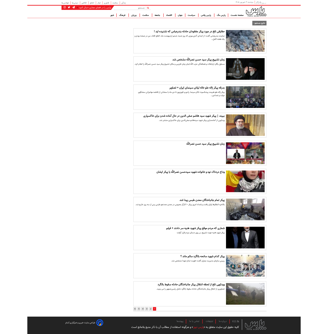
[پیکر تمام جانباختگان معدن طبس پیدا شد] (245, 209)
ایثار (99, 2)
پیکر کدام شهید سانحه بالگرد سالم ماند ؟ (202, 256)
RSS (234, 321)
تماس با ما (194, 321)
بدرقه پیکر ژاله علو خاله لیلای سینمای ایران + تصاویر (197, 88)
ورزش (134, 15)
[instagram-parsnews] (64, 7)
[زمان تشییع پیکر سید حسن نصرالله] (245, 153)
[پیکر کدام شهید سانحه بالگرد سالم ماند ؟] (245, 266)
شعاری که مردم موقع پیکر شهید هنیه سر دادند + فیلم (195, 228)
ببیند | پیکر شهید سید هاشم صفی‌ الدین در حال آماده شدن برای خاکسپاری (184, 116)
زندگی (123, 2)
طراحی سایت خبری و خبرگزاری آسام (80, 322)
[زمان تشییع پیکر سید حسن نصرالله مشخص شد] (245, 69)
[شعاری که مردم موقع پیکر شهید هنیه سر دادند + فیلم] (245, 237)
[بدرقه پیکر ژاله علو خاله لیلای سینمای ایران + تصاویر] (245, 97)
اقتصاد (169, 15)
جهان (180, 15)
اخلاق (92, 2)
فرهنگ (122, 15)
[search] (148, 7)
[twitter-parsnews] (68, 7)
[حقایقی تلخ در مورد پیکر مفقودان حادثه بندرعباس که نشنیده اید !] (245, 41)
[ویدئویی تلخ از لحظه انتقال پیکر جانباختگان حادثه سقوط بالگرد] (245, 294)
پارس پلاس (206, 15)
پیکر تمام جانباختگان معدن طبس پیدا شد (202, 200)
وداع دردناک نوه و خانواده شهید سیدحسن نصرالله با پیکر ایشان (190, 172)
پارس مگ (221, 15)
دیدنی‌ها (75, 2)
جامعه (158, 15)
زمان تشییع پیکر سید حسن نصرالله (205, 144)
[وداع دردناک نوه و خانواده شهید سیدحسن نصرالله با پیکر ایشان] (245, 181)
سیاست (192, 15)
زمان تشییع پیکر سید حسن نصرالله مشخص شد (198, 59)
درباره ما (223, 321)
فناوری (107, 2)
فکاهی (84, 2)
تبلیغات (209, 321)
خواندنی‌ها (65, 2)
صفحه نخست (237, 15)
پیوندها (180, 321)
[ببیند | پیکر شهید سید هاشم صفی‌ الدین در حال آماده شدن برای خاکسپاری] (245, 125)
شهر (112, 15)
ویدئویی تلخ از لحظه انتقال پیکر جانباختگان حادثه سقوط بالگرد (191, 284)
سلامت (115, 2)
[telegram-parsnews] (73, 7)
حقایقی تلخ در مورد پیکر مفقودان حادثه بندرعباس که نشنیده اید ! (189, 31)
